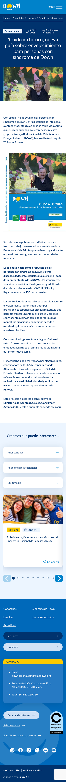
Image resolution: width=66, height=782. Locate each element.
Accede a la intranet (18, 715)
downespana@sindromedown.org (31, 675)
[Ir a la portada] (11, 7)
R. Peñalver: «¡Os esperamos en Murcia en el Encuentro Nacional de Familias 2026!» (32, 539)
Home (6, 18)
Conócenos (10, 608)
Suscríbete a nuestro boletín (19, 735)
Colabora (12, 647)
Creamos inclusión (43, 617)
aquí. (59, 406)
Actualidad (18, 18)
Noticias (31, 18)
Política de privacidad (32, 770)
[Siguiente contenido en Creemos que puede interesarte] (59, 578)
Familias (8, 617)
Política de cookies (11, 770)
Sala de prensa (11, 725)
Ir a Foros (12, 635)
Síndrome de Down (43, 608)
